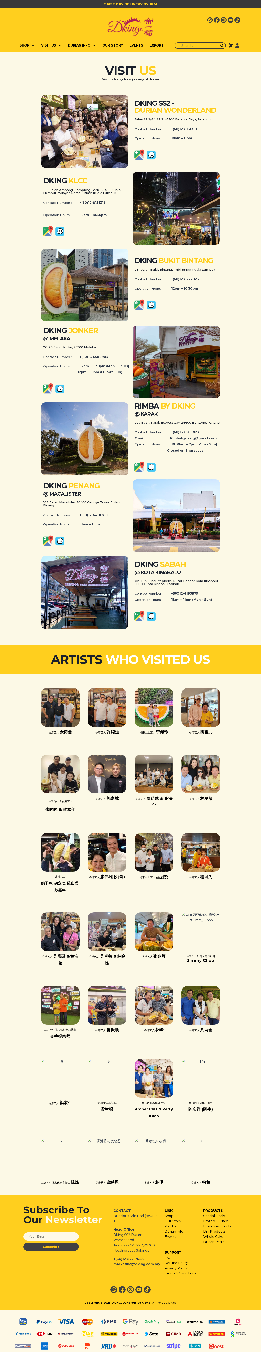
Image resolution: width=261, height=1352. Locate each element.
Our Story (173, 1221)
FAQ (168, 1258)
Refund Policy (176, 1263)
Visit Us (170, 1226)
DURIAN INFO (79, 45)
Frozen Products (217, 1226)
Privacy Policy (176, 1268)
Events (170, 1237)
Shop (169, 1216)
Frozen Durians (215, 1221)
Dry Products (214, 1231)
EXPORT (157, 45)
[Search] (222, 45)
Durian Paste (214, 1242)
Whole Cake (213, 1237)
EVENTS (136, 45)
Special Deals (214, 1216)
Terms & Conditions (180, 1273)
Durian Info (174, 1231)
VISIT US (48, 45)
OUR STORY (112, 45)
